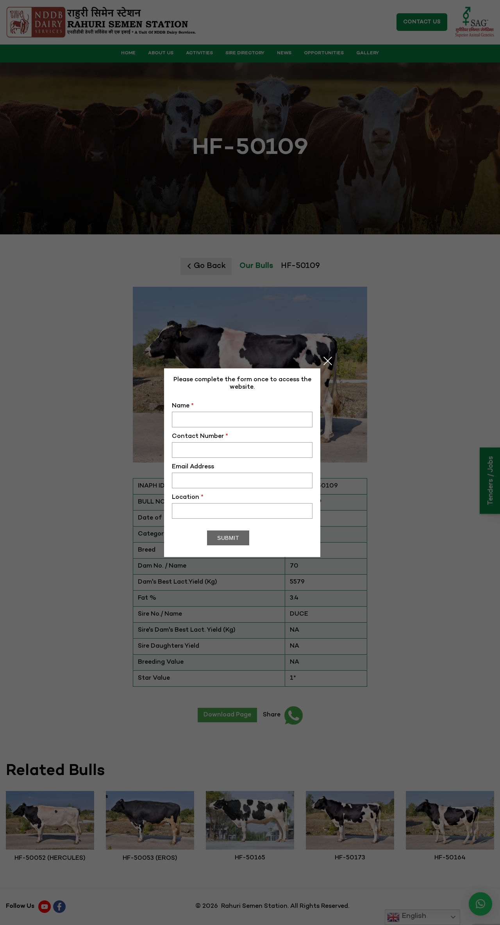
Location (188, 497)
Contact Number (200, 436)
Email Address (193, 467)
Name (183, 406)
